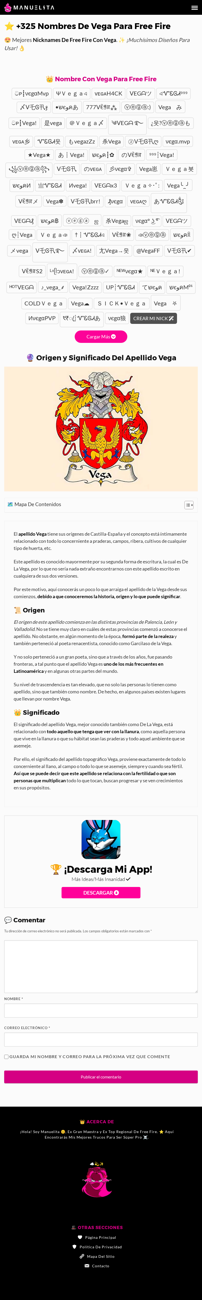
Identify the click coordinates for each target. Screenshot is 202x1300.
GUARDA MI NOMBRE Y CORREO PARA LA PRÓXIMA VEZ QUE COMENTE (89, 1056)
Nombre (13, 999)
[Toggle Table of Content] (186, 505)
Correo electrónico (27, 1028)
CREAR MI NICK (151, 318)
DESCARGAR (98, 893)
